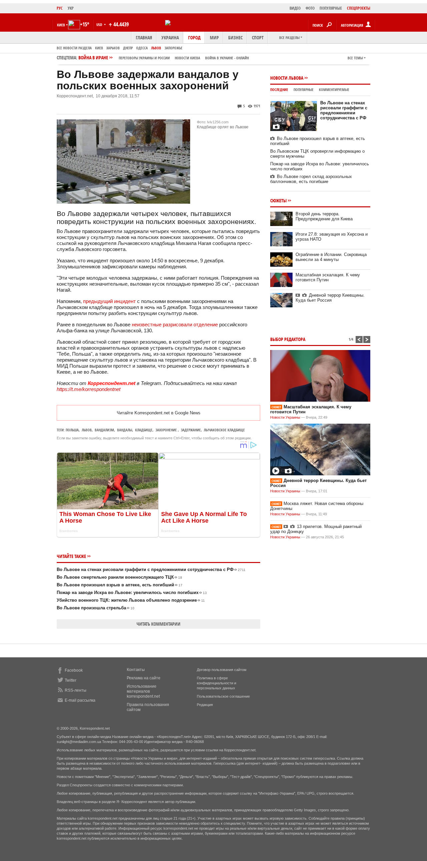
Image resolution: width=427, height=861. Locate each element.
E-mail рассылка (80, 700)
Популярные (304, 89)
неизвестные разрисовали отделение (175, 324)
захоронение (166, 429)
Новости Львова (286, 78)
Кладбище (143, 429)
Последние (279, 89)
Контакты (136, 669)
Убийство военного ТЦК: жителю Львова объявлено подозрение (131, 600)
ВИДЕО (295, 8)
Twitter (70, 680)
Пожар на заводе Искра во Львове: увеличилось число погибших (132, 592)
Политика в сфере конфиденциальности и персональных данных (216, 683)
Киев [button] (61, 24)
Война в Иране (163, 57)
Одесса (142, 47)
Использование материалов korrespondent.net (143, 691)
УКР (71, 8)
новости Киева (187, 57)
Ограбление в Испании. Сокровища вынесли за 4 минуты (331, 257)
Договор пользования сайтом (222, 670)
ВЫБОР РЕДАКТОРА (287, 339)
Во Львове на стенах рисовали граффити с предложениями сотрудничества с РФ (151, 569)
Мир (214, 37)
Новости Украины (285, 417)
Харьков (113, 47)
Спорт (258, 37)
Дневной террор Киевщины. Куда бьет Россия (330, 298)
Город (194, 37)
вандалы (124, 429)
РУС (60, 8)
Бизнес (235, 37)
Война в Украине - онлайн (227, 57)
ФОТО (310, 8)
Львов (156, 47)
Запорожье (173, 47)
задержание (191, 429)
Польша (72, 429)
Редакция (205, 705)
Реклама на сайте (143, 678)
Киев (99, 47)
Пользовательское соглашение (223, 696)
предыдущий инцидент (109, 301)
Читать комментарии (158, 624)
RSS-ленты (75, 690)
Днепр (128, 47)
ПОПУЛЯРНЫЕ (331, 8)
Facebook (74, 670)
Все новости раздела (74, 47)
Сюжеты (278, 200)
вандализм (104, 429)
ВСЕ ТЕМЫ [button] (355, 57)
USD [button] (99, 24)
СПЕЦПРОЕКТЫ (358, 8)
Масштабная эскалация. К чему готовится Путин (328, 277)
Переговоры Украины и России (144, 57)
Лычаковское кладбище (224, 429)
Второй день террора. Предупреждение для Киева (324, 216)
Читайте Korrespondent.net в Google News (158, 412)
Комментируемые (334, 89)
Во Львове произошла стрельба (95, 607)
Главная (144, 37)
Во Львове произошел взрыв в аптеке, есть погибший (119, 584)
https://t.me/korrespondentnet (88, 389)
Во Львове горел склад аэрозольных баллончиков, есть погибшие (311, 179)
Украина (170, 37)
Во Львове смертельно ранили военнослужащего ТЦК (119, 577)
